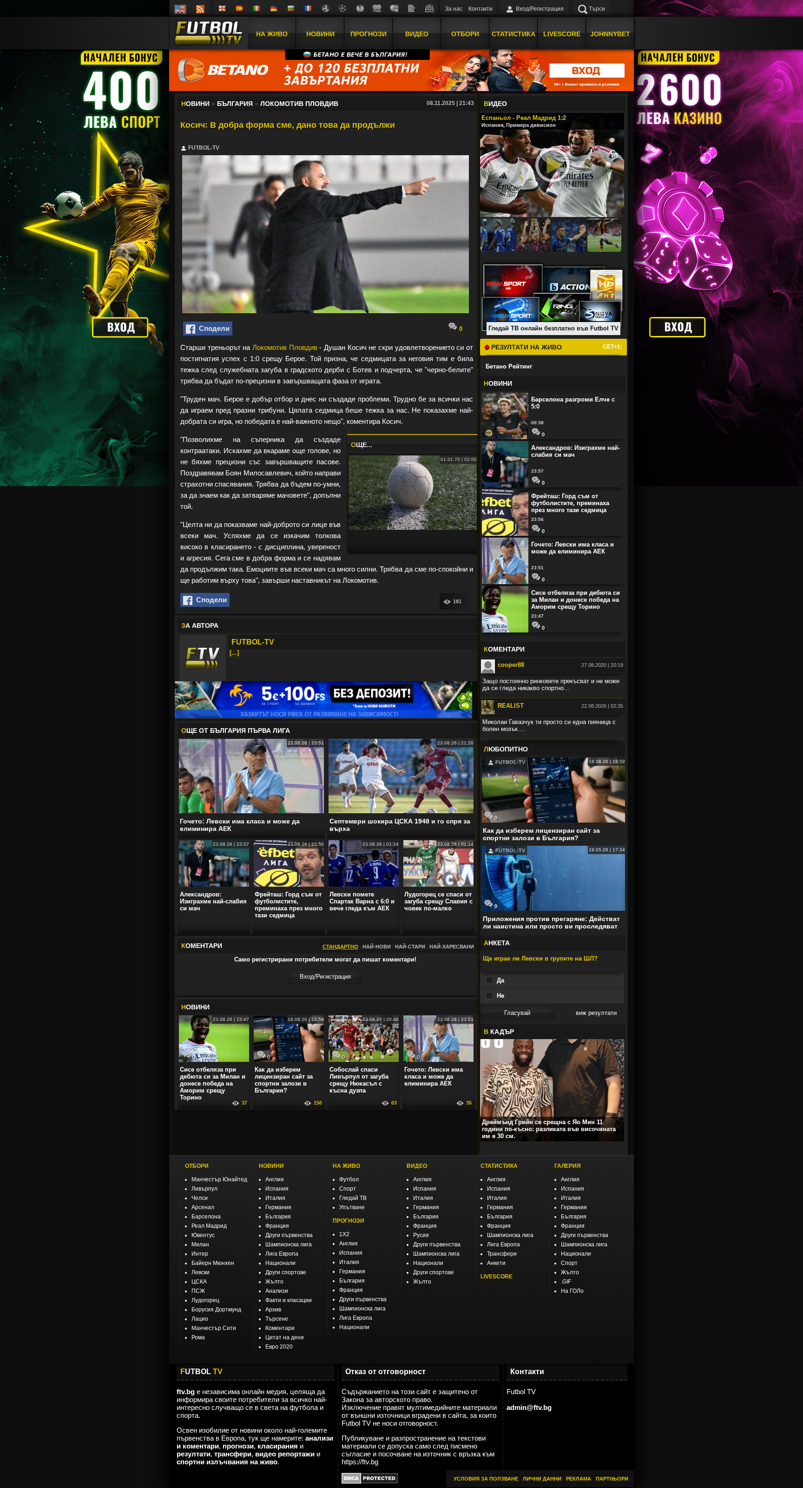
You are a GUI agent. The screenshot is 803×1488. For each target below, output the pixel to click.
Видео (416, 34)
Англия (274, 1179)
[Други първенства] (325, 8)
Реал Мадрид (209, 1226)
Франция (277, 1226)
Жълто (274, 1281)
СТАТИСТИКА (499, 1166)
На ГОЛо (572, 1291)
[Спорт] (394, 8)
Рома (198, 1337)
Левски (200, 1272)
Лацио (199, 1319)
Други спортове (285, 1272)
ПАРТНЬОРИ (612, 1478)
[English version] (180, 8)
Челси (199, 1198)
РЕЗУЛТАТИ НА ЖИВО (525, 347)
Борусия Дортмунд (216, 1309)
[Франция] (308, 8)
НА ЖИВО (346, 1166)
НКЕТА (497, 943)
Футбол (349, 1179)
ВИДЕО (417, 1166)
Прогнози (368, 34)
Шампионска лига (288, 1244)
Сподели (212, 328)
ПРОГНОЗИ (348, 1221)
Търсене (276, 1319)
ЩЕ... (361, 444)
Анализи (276, 1291)
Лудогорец (205, 1300)
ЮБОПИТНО (506, 749)
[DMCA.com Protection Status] (370, 1481)
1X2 (344, 1234)
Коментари (280, 1328)
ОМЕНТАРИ (504, 649)
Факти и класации (288, 1300)
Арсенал (202, 1207)
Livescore (561, 34)
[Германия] (274, 8)
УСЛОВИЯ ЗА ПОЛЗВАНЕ (486, 1478)
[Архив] (429, 8)
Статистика (513, 34)
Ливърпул (204, 1188)
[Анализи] (411, 8)
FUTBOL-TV (252, 642)
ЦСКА (199, 1281)
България (278, 1216)
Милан (200, 1244)
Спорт (347, 1188)
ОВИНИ (195, 1007)
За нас (453, 9)
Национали (280, 1263)
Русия (421, 1235)
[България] (291, 8)
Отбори (465, 34)
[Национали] (377, 8)
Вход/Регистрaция (325, 976)
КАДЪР (499, 1031)
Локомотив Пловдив (284, 347)
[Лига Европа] (360, 8)
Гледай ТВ (353, 1198)
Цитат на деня (284, 1337)
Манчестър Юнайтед (219, 1179)
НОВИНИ (271, 1166)
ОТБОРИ (197, 1166)
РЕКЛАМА (578, 1478)
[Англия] (222, 8)
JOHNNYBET (610, 34)
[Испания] (239, 8)
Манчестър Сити (213, 1328)
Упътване (352, 1207)
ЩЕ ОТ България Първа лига (235, 730)
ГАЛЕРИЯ (567, 1166)
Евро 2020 (279, 1346)
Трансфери (502, 1254)
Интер (199, 1254)
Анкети (496, 1263)
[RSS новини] (200, 8)
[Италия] (257, 8)
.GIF (566, 1281)
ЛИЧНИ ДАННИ (542, 1478)
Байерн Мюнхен (212, 1263)
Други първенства (289, 1235)
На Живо (272, 34)
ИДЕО (495, 103)
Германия (278, 1207)
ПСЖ (198, 1291)
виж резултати (596, 1012)
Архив (273, 1309)
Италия (275, 1198)
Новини (320, 34)
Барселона (206, 1216)
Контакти (480, 9)
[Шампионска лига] (343, 8)
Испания (277, 1188)
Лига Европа (281, 1254)
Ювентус (203, 1235)
